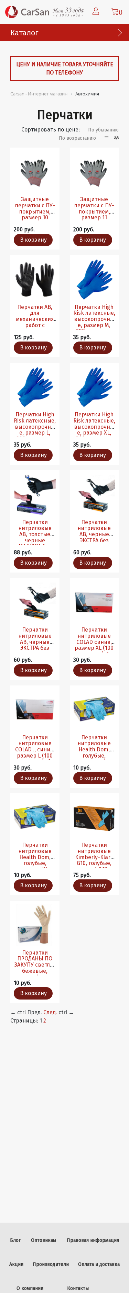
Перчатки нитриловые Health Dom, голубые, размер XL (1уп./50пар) (35, 860)
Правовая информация (93, 1240)
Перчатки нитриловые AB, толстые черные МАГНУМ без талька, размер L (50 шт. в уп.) (35, 540)
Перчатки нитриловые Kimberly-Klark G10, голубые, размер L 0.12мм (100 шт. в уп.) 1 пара (94, 863)
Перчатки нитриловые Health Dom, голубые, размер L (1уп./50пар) (94, 752)
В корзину (33, 239)
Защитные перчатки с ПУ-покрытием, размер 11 (94, 208)
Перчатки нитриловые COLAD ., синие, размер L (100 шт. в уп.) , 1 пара (35, 752)
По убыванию (103, 130)
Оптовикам (43, 1240)
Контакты (78, 1288)
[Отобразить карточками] (116, 138)
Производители (51, 1264)
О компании (30, 1288)
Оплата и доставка (99, 1264)
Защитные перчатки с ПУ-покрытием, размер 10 (35, 208)
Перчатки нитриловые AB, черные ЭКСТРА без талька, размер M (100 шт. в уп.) (35, 644)
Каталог (24, 32)
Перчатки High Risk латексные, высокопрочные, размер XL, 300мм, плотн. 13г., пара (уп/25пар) (94, 432)
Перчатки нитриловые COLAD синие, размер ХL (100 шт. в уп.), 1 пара (94, 644)
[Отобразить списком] (107, 138)
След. (50, 1012)
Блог (15, 1240)
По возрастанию (77, 138)
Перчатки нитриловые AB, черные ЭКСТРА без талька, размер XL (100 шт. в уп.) (94, 540)
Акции (16, 1264)
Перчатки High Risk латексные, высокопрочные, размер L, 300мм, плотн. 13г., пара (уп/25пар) (35, 432)
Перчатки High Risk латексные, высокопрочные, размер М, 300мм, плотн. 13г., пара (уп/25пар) (94, 325)
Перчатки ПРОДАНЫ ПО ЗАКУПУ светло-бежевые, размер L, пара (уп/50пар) (34, 967)
